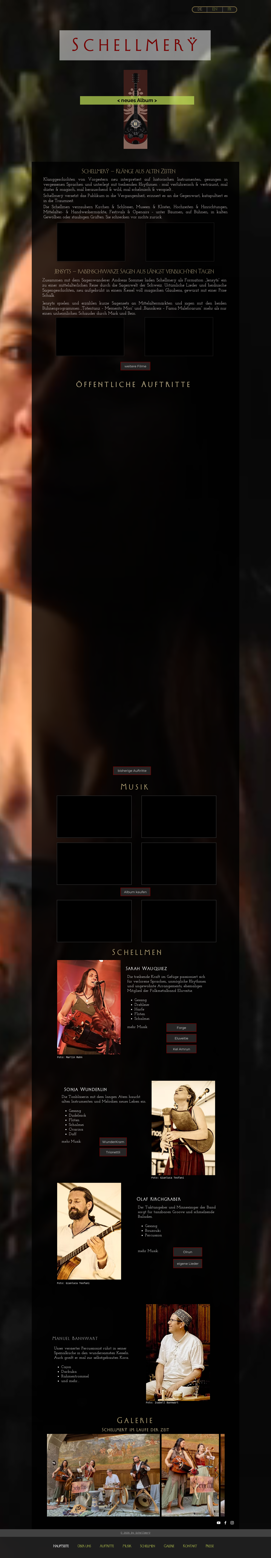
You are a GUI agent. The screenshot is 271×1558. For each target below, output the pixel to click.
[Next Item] (217, 1475)
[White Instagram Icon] (232, 1523)
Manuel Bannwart (75, 1338)
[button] (132, 771)
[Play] (135, 123)
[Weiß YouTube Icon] (218, 1523)
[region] (135, 109)
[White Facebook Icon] (225, 1523)
